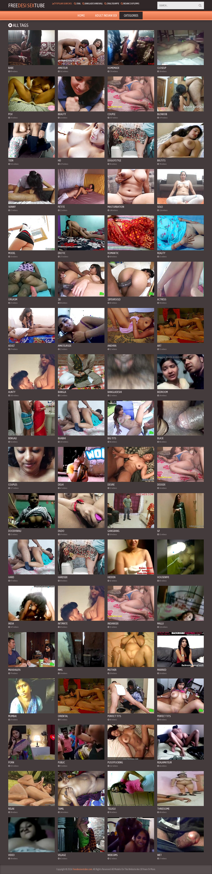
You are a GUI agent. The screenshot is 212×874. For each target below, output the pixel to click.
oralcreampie (112, 3)
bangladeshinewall (93, 3)
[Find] (200, 5)
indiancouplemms (131, 3)
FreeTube (26, 5)
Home (81, 15)
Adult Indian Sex (106, 15)
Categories (131, 15)
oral (78, 3)
